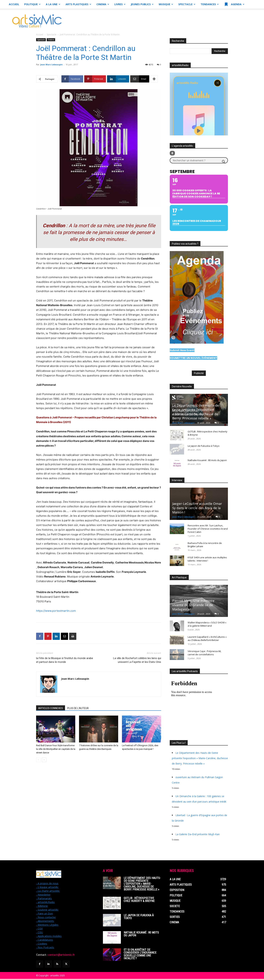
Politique (31, 4)
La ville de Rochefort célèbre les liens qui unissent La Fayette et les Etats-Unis (137, 660)
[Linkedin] (56, 636)
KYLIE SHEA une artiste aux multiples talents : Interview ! (207, 559)
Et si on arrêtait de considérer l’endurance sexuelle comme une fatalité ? (140, 954)
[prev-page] (38, 760)
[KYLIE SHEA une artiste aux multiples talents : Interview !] (177, 560)
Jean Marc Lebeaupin (51, 64)
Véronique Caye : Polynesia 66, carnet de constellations (204, 653)
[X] (66, 964)
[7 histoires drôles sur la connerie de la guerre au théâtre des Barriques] (98, 729)
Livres (118, 4)
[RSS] (57, 964)
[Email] (64, 636)
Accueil (14, 4)
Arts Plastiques (77, 4)
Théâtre (51, 39)
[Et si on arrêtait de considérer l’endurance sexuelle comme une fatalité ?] (112, 954)
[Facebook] (39, 636)
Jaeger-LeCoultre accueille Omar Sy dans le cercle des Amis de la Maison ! (197, 507)
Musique (164, 4)
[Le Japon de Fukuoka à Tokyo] (177, 449)
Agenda (236, 4)
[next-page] (44, 760)
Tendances (208, 4)
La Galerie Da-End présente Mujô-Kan (197, 834)
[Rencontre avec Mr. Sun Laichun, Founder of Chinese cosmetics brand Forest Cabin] (177, 528)
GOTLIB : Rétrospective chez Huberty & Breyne (139, 899)
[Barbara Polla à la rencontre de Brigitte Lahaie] (177, 546)
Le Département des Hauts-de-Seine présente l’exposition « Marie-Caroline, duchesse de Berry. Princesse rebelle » (196, 411)
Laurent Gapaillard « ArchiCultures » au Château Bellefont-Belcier (207, 638)
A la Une (51, 4)
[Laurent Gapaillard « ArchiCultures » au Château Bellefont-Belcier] (177, 640)
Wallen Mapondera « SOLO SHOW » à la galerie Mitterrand (207, 624)
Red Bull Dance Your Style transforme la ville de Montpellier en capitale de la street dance (55, 749)
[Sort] (172, 153)
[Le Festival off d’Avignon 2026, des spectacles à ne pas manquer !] (141, 729)
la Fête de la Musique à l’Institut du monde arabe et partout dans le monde (64, 660)
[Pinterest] (48, 636)
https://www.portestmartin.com (56, 610)
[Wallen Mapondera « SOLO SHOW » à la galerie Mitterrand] (177, 626)
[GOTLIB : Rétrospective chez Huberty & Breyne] (177, 435)
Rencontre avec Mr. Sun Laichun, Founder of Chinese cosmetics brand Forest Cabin (208, 529)
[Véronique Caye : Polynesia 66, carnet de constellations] (177, 654)
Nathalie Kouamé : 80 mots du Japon (207, 460)
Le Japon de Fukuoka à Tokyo (203, 445)
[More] (154, 78)
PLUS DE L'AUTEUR (78, 708)
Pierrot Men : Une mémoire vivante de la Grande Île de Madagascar (193, 604)
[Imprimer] (72, 636)
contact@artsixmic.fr (61, 954)
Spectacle (185, 4)
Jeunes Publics (141, 4)
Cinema (101, 4)
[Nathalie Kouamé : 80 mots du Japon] (177, 463)
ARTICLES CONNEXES (50, 708)
